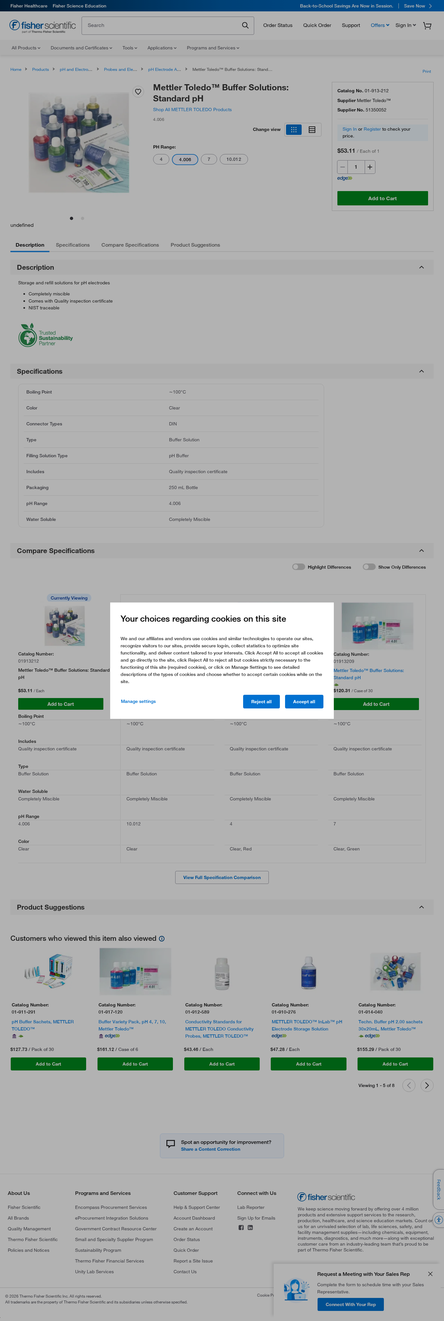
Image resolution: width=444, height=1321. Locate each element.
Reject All (261, 702)
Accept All (304, 702)
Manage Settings (138, 701)
